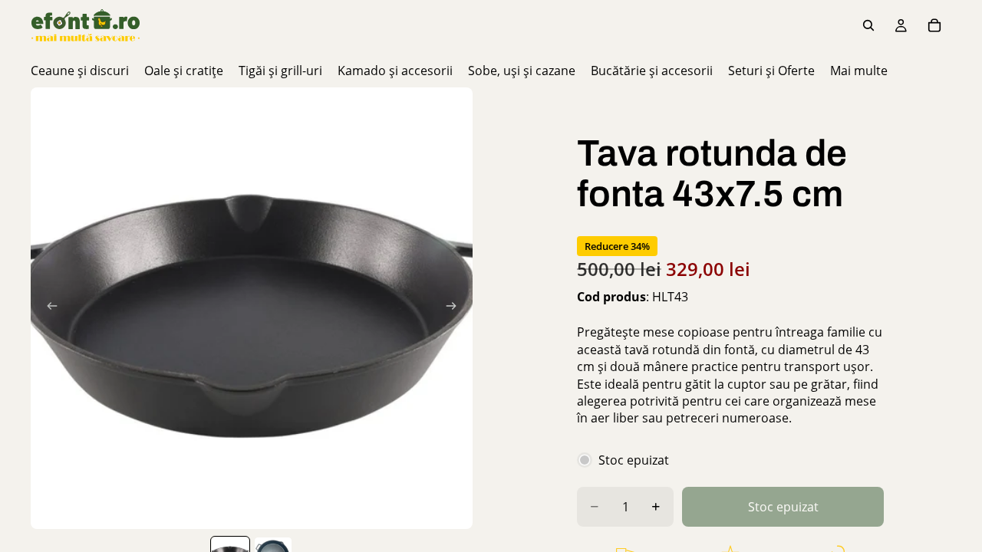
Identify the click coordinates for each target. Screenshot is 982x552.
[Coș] (934, 25)
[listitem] (858, 71)
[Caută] (868, 25)
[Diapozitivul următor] (456, 308)
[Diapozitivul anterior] (47, 308)
